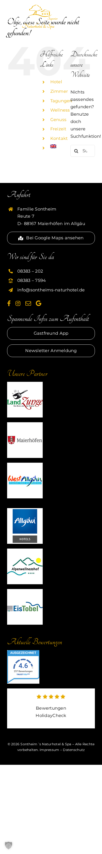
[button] (8, 845)
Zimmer (59, 91)
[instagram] (17, 303)
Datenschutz (74, 750)
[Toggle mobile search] (79, 8)
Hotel (56, 81)
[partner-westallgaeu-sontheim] (25, 464)
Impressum (49, 750)
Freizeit (58, 129)
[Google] (38, 303)
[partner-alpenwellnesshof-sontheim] (25, 550)
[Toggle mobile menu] (91, 8)
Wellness (60, 110)
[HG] (25, 510)
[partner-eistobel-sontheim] (25, 591)
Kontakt (59, 138)
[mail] (28, 303)
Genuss (58, 119)
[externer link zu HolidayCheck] (51, 708)
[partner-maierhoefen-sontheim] (25, 424)
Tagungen (61, 100)
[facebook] (9, 303)
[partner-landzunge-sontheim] (25, 384)
